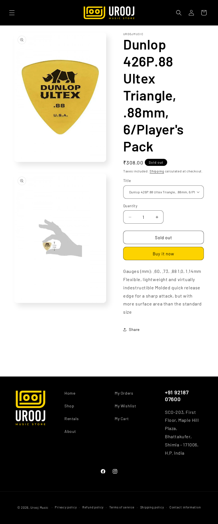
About (70, 431)
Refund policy (93, 507)
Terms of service (122, 507)
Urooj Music (39, 507)
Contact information (185, 507)
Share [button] (134, 329)
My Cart (122, 418)
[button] (12, 13)
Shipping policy (152, 507)
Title (127, 180)
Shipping (157, 171)
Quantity (130, 206)
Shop (69, 405)
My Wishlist (125, 405)
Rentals (71, 418)
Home (69, 393)
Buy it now (163, 253)
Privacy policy (66, 507)
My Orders (124, 393)
